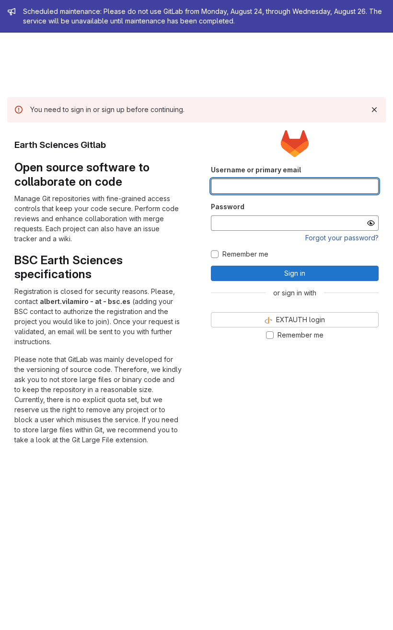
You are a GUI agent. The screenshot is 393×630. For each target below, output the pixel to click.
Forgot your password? (342, 238)
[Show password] (371, 223)
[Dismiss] (374, 109)
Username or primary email (256, 170)
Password (227, 206)
